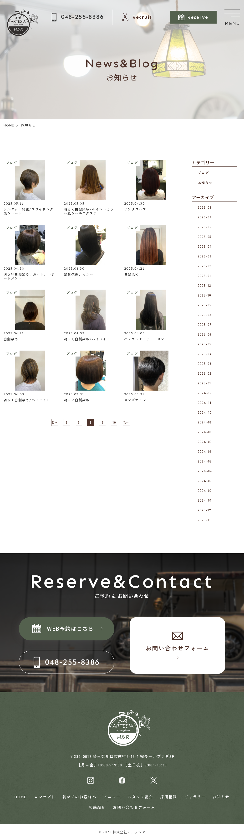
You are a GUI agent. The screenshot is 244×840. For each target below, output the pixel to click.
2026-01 (204, 275)
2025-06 (205, 334)
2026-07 (205, 217)
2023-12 (204, 510)
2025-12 (204, 285)
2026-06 (205, 226)
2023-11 (204, 519)
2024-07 (205, 441)
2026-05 (205, 236)
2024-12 (205, 392)
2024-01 (205, 500)
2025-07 (205, 324)
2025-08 (205, 314)
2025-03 (205, 363)
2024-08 (205, 431)
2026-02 (205, 265)
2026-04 (205, 246)
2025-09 (205, 304)
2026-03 (205, 256)
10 (114, 422)
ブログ (203, 172)
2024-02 (205, 490)
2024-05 (205, 461)
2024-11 (205, 402)
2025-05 (205, 344)
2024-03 (205, 480)
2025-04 (205, 353)
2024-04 (205, 470)
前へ (55, 422)
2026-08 (205, 207)
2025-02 (205, 373)
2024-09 (205, 422)
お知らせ (205, 182)
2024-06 (205, 451)
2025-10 (204, 295)
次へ (126, 422)
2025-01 (204, 383)
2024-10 (205, 412)
